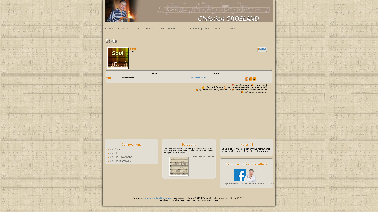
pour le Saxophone (121, 157)
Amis (232, 28)
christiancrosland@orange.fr (158, 198)
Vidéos (172, 28)
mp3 (109, 78)
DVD (161, 28)
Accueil (109, 28)
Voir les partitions (203, 156)
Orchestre (219, 28)
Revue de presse (199, 28)
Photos (150, 28)
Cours (138, 28)
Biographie (124, 28)
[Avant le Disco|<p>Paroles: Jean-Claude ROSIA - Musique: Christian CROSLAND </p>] (107, 78)
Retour (262, 49)
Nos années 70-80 (198, 78)
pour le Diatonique (121, 161)
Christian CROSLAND (228, 18)
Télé (182, 28)
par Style (115, 153)
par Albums (116, 149)
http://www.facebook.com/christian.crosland (249, 183)
